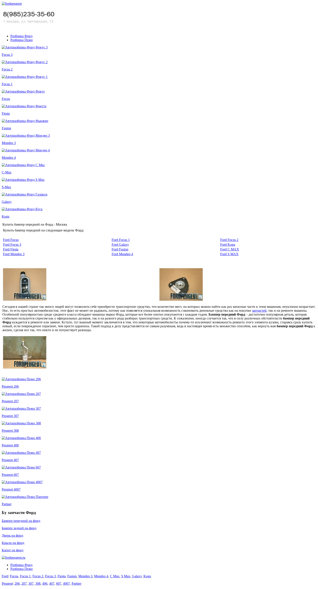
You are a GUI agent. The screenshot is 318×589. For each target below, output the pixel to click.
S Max (125, 576)
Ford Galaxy (120, 244)
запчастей (259, 310)
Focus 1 (7, 84)
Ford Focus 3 (12, 244)
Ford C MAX (229, 249)
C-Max (6, 172)
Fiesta (6, 113)
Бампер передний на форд (21, 521)
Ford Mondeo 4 (122, 254)
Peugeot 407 (10, 460)
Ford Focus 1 (121, 240)
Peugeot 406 (10, 445)
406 (44, 583)
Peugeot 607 (10, 475)
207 (24, 583)
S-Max (6, 187)
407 (51, 583)
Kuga (5, 216)
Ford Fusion (120, 249)
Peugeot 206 (10, 386)
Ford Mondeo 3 (13, 254)
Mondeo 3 (9, 143)
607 (58, 583)
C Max (114, 576)
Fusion (6, 128)
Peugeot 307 (10, 416)
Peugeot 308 (10, 430)
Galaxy (7, 202)
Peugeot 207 (10, 401)
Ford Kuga (227, 244)
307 (31, 583)
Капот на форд (12, 550)
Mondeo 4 (9, 157)
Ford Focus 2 (229, 240)
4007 (66, 583)
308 (37, 583)
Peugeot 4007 (11, 489)
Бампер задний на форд (19, 528)
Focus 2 (7, 69)
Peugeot (7, 583)
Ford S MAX (229, 254)
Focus (6, 99)
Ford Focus (11, 240)
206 (17, 583)
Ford (5, 576)
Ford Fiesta (10, 249)
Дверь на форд (12, 535)
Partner (6, 504)
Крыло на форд (13, 543)
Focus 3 (7, 54)
